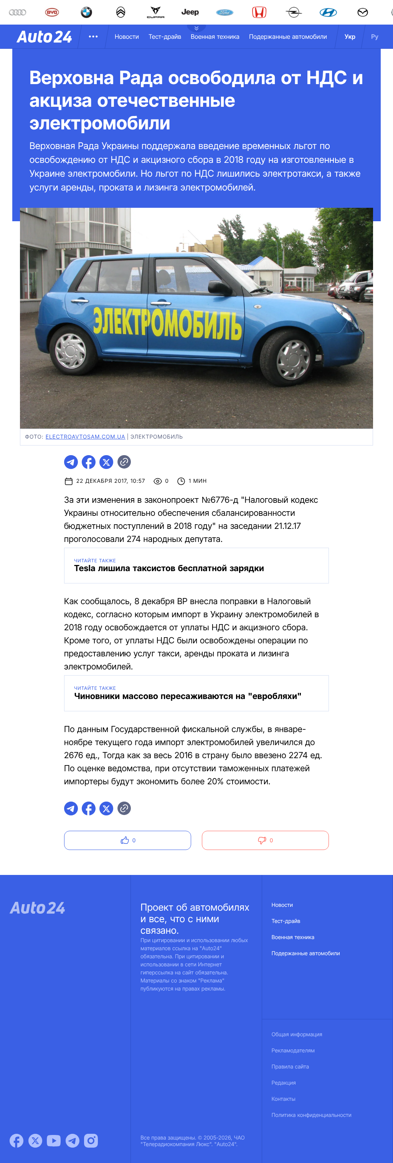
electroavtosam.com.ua (85, 437)
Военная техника (215, 36)
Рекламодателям (293, 1050)
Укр (350, 36)
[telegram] (71, 462)
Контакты (284, 1099)
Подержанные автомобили (288, 36)
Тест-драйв (165, 36)
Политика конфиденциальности (312, 1115)
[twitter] (106, 462)
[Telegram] (72, 1141)
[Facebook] (16, 1141)
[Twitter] (35, 1141)
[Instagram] (91, 1141)
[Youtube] (54, 1141)
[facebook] (89, 462)
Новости (127, 36)
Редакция (284, 1083)
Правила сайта (290, 1067)
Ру (374, 36)
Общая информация (297, 1034)
